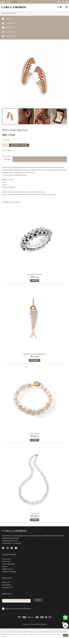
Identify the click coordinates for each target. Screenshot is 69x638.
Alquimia (4, 566)
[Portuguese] (13, 2)
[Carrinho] (60, 7)
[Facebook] (58, 1)
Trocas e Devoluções (8, 564)
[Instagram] (61, 2)
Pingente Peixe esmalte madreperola (34, 354)
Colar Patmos (34, 513)
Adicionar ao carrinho (19, 145)
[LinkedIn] (64, 1)
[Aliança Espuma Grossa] (34, 239)
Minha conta (6, 582)
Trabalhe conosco (7, 569)
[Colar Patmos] (34, 478)
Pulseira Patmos (35, 434)
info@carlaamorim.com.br (10, 541)
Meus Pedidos (6, 585)
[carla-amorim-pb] (13, 7)
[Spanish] (17, 2)
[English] (15, 2)
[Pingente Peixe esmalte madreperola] (34, 319)
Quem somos (6, 559)
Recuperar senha (7, 587)
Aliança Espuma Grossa (34, 274)
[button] (66, 7)
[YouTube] (67, 1)
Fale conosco (6, 561)
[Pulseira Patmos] (34, 399)
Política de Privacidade (9, 571)
